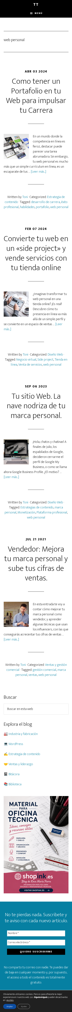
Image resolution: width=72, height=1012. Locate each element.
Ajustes (24, 1006)
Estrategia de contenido (24, 754)
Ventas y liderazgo (21, 764)
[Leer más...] (38, 172)
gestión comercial (44, 670)
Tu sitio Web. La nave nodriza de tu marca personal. (36, 406)
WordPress (16, 744)
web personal (59, 207)
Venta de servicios (30, 364)
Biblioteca (15, 784)
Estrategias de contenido (36, 507)
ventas (32, 675)
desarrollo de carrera (45, 202)
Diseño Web (55, 354)
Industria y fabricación (23, 734)
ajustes (10, 1000)
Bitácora (14, 774)
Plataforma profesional (52, 512)
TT (36, 4)
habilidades (27, 207)
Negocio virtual (26, 359)
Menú (39, 13)
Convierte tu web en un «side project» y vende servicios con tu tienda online (36, 253)
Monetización (26, 512)
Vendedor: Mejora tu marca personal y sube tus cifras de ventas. (36, 563)
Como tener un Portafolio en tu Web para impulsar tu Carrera (36, 96)
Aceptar (10, 1006)
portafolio (42, 207)
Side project (45, 359)
